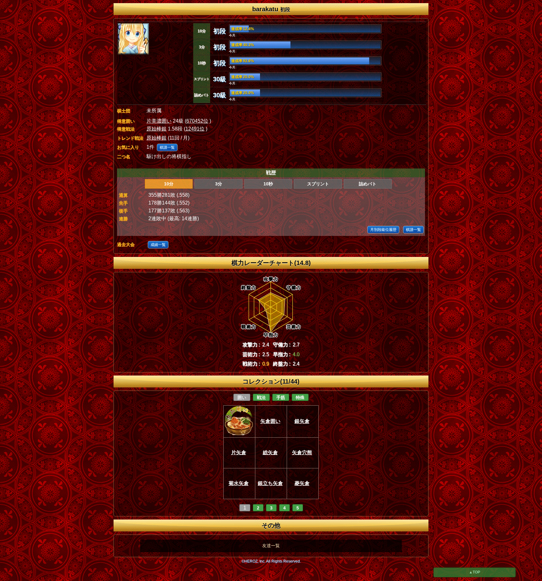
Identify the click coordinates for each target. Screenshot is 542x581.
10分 (168, 183)
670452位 (197, 121)
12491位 (195, 128)
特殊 (300, 397)
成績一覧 (158, 245)
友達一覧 (271, 545)
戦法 (261, 397)
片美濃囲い (159, 121)
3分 (218, 183)
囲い (241, 397)
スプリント (318, 183)
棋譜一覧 (167, 147)
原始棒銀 (156, 128)
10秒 (268, 183)
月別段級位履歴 (383, 229)
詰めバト (367, 183)
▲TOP (474, 572)
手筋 (280, 397)
